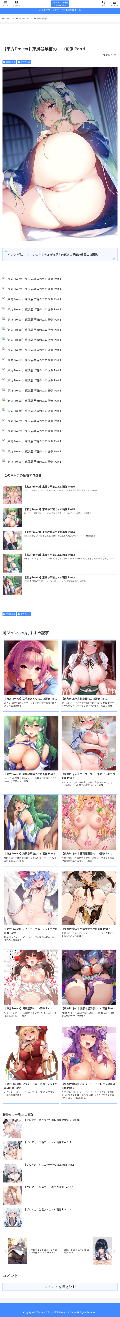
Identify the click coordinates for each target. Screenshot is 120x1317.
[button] (111, 672)
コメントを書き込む (60, 1287)
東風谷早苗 (10, 62)
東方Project (25, 62)
